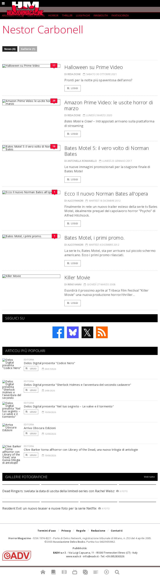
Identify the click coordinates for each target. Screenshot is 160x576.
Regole (80, 530)
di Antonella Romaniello (80, 161)
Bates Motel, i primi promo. (94, 237)
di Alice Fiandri (73, 200)
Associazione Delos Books (69, 541)
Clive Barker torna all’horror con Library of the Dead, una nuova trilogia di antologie (81, 449)
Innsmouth (100, 15)
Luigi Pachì (83, 15)
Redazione (98, 530)
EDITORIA (29, 359)
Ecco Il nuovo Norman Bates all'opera (106, 193)
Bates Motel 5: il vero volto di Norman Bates (106, 151)
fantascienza (120, 15)
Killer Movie (77, 277)
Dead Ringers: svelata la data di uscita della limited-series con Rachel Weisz (58, 491)
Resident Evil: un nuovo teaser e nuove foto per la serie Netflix (49, 508)
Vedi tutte (149, 476)
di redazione (72, 74)
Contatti (117, 530)
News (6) (9, 49)
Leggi (74, 88)
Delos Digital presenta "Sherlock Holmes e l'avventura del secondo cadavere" (77, 385)
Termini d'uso (46, 530)
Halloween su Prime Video (93, 67)
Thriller (67, 15)
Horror (53, 15)
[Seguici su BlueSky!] (72, 332)
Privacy (66, 530)
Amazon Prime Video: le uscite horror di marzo (108, 105)
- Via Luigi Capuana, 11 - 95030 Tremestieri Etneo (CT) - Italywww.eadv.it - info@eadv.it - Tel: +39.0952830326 (95, 554)
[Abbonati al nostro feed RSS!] (101, 332)
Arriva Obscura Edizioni (40, 428)
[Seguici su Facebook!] (58, 332)
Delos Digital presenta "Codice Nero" (49, 363)
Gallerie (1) (28, 49)
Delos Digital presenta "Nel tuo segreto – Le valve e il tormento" (69, 406)
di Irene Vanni (73, 284)
